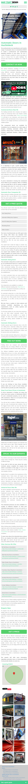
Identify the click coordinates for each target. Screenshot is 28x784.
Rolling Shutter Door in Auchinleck (10, 774)
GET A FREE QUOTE (14, 204)
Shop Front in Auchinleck (8, 766)
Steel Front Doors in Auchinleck (11, 773)
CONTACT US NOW (14, 64)
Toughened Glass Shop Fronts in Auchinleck (14, 777)
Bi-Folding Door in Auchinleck (10, 771)
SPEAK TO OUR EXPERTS (14, 454)
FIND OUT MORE (14, 341)
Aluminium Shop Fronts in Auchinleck (12, 779)
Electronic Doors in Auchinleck (10, 769)
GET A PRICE (14, 632)
